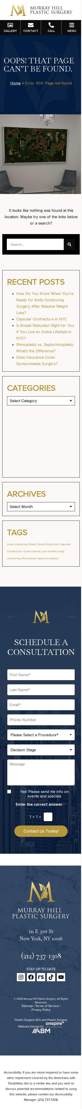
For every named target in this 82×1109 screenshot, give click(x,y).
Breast (32, 544)
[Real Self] (41, 977)
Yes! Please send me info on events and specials (44, 794)
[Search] (69, 244)
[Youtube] (61, 977)
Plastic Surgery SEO (28, 1020)
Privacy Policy (41, 1009)
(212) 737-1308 (41, 955)
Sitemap (27, 1006)
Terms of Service (47, 1006)
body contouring (17, 544)
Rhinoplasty (29, 558)
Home (15, 83)
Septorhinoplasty (47, 558)
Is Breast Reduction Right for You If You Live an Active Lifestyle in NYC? (45, 331)
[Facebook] (31, 977)
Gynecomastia (32, 551)
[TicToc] (51, 977)
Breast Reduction (48, 544)
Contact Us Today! (41, 831)
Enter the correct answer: (41, 804)
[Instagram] (21, 977)
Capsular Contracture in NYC (41, 319)
